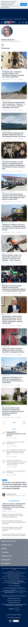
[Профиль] (26, 22)
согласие (14, 6)
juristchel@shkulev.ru (16, 583)
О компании (4, 552)
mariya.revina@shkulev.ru (9, 592)
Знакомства (4, 19)
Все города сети (6, 563)
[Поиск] (19, 22)
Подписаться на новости (8, 541)
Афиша (25, 19)
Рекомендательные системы (14, 602)
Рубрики (3, 548)
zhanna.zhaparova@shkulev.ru (9, 590)
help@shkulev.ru (17, 585)
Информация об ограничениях (14, 598)
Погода (10, 19)
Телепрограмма (18, 19)
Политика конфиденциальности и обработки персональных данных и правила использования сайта (14, 605)
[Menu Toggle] (1, 22)
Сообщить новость (7, 544)
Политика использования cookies (14, 600)
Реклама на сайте (6, 556)
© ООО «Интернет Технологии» (14, 617)
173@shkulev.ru (20, 581)
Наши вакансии (5, 559)
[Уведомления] (23, 22)
